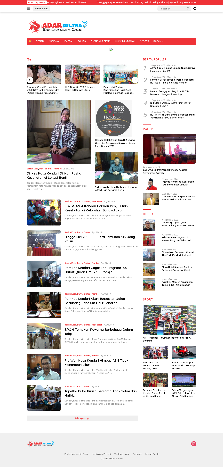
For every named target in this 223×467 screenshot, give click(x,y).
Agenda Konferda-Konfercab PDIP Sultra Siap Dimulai (178, 183)
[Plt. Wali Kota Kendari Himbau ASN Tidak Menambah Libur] (44, 367)
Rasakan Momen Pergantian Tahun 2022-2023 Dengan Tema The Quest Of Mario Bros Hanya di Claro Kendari (179, 283)
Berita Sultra (46, 168)
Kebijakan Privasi (101, 454)
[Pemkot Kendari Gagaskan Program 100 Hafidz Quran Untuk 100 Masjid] (44, 274)
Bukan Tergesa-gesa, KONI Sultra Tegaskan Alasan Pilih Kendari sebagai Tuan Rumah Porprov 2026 (183, 393)
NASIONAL (54, 41)
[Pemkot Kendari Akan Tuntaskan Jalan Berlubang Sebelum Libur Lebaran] (44, 305)
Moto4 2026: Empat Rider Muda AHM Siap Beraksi (183, 365)
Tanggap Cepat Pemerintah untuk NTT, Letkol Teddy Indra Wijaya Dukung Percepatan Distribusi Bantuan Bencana (144, 2)
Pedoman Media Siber (76, 454)
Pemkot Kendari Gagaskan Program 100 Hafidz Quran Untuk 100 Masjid (95, 270)
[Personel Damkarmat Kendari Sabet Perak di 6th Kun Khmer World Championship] (155, 380)
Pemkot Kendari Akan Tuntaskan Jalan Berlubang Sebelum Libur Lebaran (94, 301)
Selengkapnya (82, 418)
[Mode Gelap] (194, 8)
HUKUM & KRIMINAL (125, 41)
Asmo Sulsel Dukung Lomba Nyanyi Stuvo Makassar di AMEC (173, 69)
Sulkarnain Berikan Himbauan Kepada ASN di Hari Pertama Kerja (116, 189)
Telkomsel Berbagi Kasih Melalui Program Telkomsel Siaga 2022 (176, 239)
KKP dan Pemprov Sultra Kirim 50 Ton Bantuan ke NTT (170, 104)
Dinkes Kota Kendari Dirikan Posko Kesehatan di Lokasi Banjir (54, 175)
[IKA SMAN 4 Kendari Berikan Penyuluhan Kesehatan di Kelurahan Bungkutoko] (44, 212)
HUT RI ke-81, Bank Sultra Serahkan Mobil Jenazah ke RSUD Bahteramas (172, 116)
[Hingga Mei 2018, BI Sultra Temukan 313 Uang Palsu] (44, 243)
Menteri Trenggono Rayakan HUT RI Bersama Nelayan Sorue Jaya (169, 93)
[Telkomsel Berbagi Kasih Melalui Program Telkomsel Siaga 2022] (149, 240)
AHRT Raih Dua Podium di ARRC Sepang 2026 (151, 365)
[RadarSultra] (59, 26)
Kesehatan (97, 201)
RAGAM (157, 41)
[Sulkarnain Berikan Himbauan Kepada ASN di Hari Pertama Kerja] (116, 168)
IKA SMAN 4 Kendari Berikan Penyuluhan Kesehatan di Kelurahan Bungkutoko (96, 208)
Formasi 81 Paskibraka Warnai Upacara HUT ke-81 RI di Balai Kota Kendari (172, 81)
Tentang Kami (121, 454)
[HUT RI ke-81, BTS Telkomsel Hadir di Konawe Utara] (82, 74)
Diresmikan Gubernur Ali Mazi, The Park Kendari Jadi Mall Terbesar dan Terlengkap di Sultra (178, 254)
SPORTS (144, 41)
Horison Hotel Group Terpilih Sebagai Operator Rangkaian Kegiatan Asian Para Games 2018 (115, 143)
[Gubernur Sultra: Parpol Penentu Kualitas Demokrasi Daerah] (169, 149)
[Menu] (29, 8)
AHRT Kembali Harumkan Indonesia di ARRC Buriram (167, 339)
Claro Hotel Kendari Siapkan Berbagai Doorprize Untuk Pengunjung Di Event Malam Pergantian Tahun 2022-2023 (177, 269)
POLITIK (82, 41)
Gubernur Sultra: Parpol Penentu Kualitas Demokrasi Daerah (165, 171)
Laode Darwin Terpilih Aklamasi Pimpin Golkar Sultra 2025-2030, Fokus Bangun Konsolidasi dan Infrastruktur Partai (179, 198)
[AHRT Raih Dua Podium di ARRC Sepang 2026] (155, 352)
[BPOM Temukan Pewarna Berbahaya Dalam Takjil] (44, 336)
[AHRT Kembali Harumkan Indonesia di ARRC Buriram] (169, 320)
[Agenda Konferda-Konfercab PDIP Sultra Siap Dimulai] (151, 184)
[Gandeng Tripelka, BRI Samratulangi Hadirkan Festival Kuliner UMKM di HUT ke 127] (149, 225)
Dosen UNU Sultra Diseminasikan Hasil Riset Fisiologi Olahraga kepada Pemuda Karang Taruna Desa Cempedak (120, 90)
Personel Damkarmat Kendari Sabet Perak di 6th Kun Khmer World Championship (154, 393)
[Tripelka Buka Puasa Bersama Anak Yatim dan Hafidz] (44, 398)
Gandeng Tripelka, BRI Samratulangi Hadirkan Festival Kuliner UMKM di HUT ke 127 (179, 224)
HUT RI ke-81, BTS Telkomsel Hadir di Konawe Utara (80, 89)
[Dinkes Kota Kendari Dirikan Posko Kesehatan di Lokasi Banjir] (59, 132)
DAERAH (68, 41)
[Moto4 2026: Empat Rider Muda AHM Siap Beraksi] (184, 352)
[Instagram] (193, 444)
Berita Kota (32, 168)
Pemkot (58, 168)
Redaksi (137, 454)
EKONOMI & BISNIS (101, 41)
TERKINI (40, 41)
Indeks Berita (41, 8)
